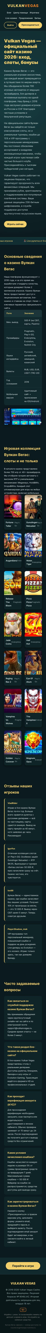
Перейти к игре (23, 1266)
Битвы (38, 18)
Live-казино (11, 18)
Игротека (34, 12)
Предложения (26, 18)
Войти (10, 25)
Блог (9, 12)
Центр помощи (20, 12)
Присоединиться (30, 25)
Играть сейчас (15, 224)
